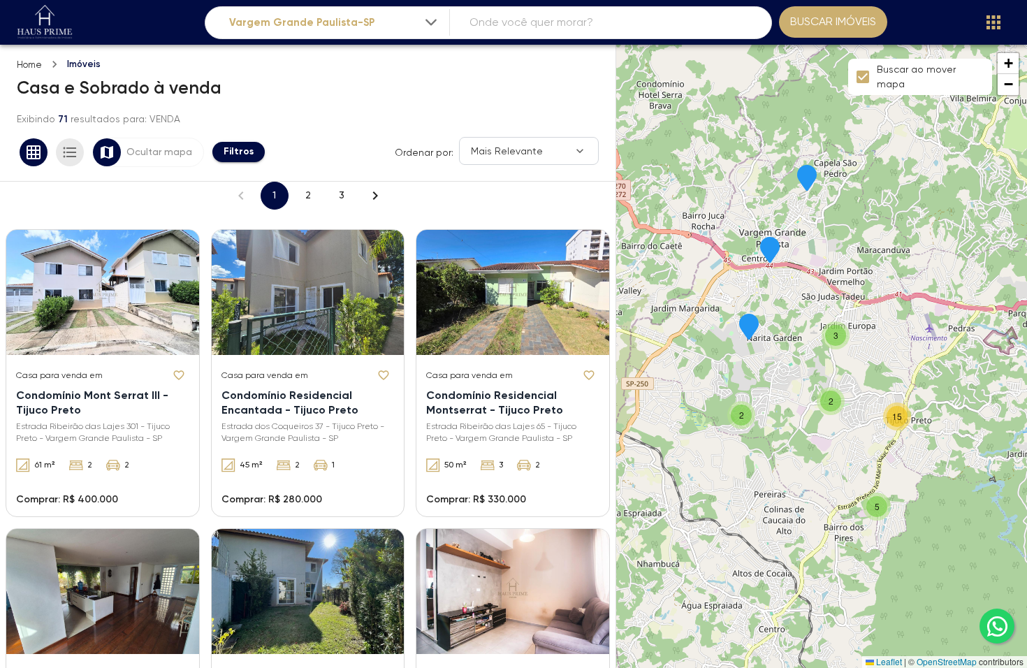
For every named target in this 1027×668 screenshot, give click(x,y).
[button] (807, 179)
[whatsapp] (996, 626)
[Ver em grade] (34, 152)
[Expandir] (431, 22)
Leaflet (888, 661)
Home (29, 64)
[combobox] (334, 23)
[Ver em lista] (70, 152)
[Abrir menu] (993, 22)
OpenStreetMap (947, 661)
